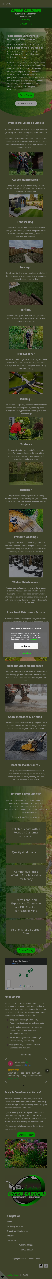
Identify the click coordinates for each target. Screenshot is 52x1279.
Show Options (25, 653)
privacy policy (35, 639)
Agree (26, 646)
